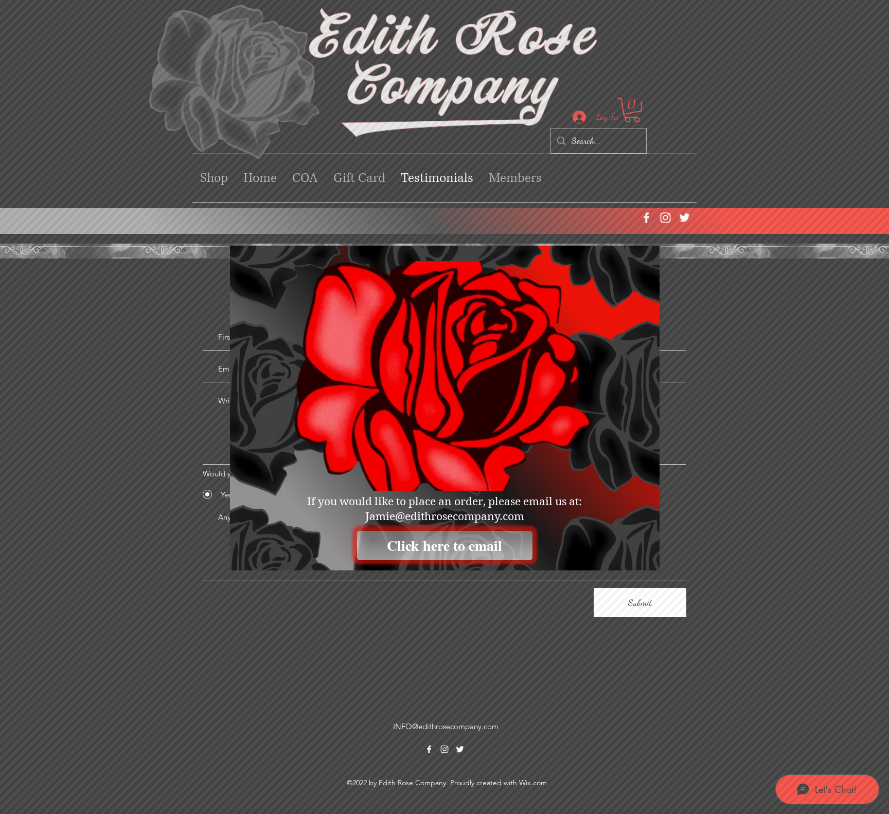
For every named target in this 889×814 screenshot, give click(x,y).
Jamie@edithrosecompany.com (444, 516)
